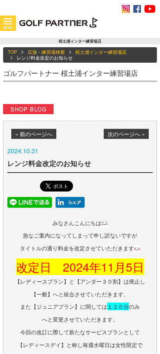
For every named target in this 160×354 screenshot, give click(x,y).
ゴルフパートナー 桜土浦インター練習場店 (70, 73)
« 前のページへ (33, 134)
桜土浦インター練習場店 (101, 51)
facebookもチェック (137, 9)
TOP (12, 51)
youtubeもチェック (149, 9)
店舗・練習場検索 (46, 51)
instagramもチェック (126, 9)
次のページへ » (126, 134)
